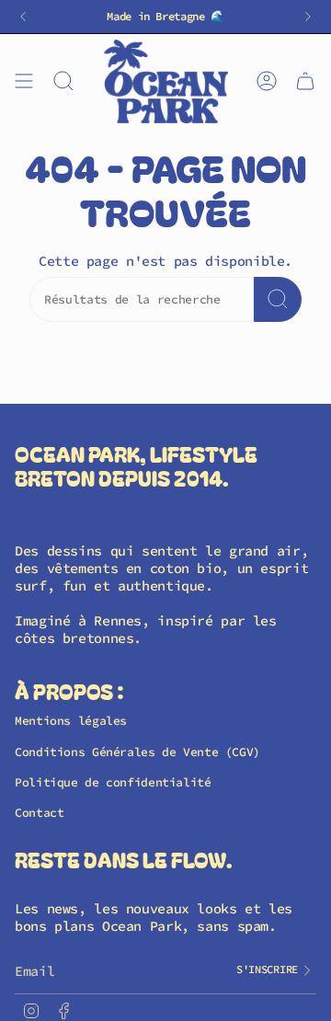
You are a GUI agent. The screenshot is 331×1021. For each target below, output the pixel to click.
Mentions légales (71, 720)
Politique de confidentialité (113, 782)
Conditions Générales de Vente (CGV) (137, 752)
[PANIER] (305, 81)
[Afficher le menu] (24, 81)
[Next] (308, 16)
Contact (39, 812)
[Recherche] (278, 299)
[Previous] (23, 16)
